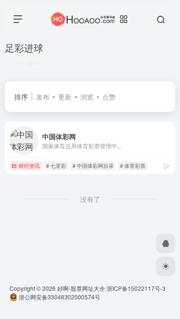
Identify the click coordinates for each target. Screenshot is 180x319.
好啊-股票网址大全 (81, 288)
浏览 (87, 96)
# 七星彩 (56, 165)
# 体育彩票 (132, 165)
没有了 (90, 199)
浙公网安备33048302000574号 (58, 297)
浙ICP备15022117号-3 (136, 288)
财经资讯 (29, 165)
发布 (42, 96)
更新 (65, 96)
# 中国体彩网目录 (93, 165)
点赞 (109, 96)
